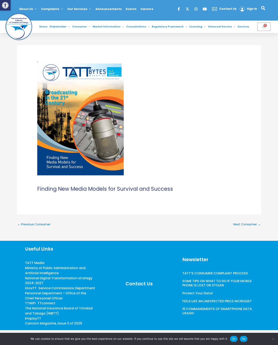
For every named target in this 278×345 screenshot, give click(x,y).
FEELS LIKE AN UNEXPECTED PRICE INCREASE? (217, 301)
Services (243, 26)
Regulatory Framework (168, 26)
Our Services (77, 9)
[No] (273, 339)
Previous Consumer (33, 224)
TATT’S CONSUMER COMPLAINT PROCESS (215, 273)
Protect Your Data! (197, 293)
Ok (234, 338)
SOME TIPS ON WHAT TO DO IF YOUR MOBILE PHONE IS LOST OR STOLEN (217, 283)
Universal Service (220, 26)
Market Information (106, 26)
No (244, 338)
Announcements (108, 9)
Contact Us (139, 283)
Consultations (136, 26)
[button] (5, 5)
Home (43, 26)
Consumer (79, 26)
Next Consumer (247, 224)
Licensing (195, 26)
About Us (26, 9)
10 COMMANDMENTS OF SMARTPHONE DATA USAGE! (217, 311)
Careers (146, 9)
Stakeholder (58, 26)
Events (131, 9)
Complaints (50, 9)
